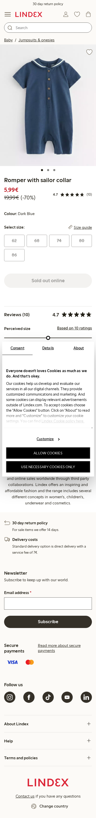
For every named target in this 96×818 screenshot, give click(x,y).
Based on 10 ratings (74, 328)
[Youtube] (67, 697)
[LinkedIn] (86, 697)
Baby (8, 40)
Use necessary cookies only (48, 466)
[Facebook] (29, 697)
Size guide (83, 227)
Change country (53, 806)
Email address (17, 592)
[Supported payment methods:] (48, 662)
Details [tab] (48, 348)
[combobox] (48, 27)
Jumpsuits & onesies (36, 40)
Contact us (25, 796)
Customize (45, 439)
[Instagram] (9, 697)
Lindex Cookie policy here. (62, 421)
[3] (54, 170)
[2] (48, 170)
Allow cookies (48, 453)
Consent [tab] (17, 348)
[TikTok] (48, 697)
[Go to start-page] (28, 14)
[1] (42, 170)
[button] (48, 105)
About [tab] (78, 348)
